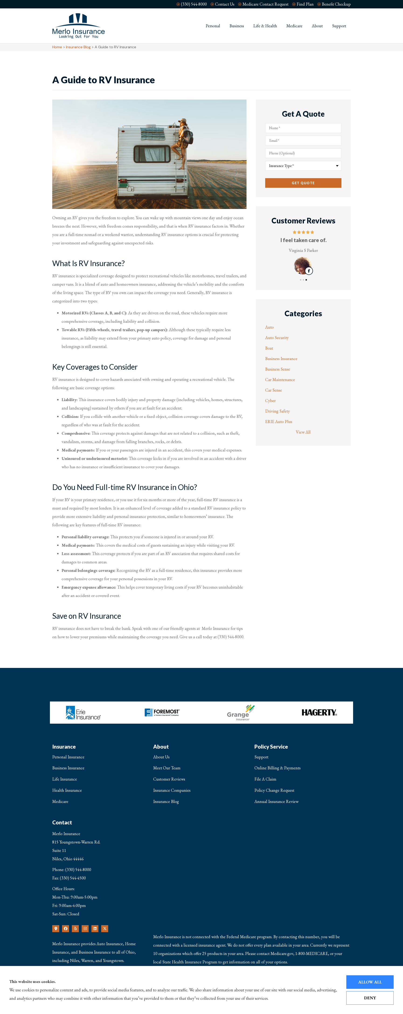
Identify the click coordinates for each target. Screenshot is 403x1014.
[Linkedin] (94, 928)
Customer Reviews (169, 779)
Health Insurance (67, 790)
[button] (300, 280)
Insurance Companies (172, 790)
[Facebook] (65, 928)
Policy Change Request (274, 790)
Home (57, 47)
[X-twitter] (104, 928)
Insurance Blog (78, 47)
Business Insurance (68, 768)
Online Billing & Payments (277, 768)
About (317, 25)
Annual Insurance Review (276, 801)
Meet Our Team (167, 768)
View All (303, 432)
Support (339, 25)
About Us (161, 757)
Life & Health (265, 25)
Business (236, 25)
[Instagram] (85, 928)
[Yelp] (75, 928)
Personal (213, 25)
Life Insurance (64, 779)
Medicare (294, 25)
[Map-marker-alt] (55, 928)
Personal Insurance (68, 757)
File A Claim (265, 779)
